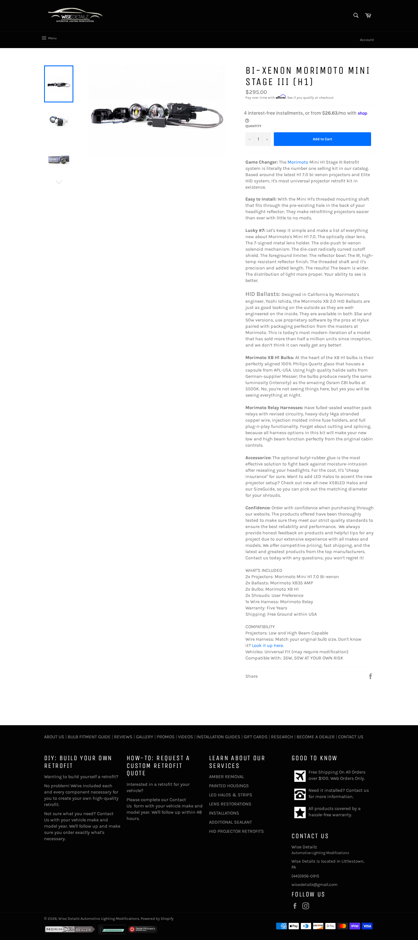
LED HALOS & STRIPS (230, 794)
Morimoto (297, 162)
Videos (185, 736)
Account (367, 40)
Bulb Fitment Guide (89, 736)
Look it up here (267, 645)
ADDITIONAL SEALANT (230, 822)
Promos (166, 736)
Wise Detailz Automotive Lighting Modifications (98, 918)
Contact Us (350, 736)
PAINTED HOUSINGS (229, 785)
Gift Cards (256, 736)
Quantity (253, 126)
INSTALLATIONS (224, 813)
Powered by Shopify (157, 918)
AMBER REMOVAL (226, 776)
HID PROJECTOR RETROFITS (236, 831)
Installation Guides (217, 736)
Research (282, 736)
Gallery (144, 736)
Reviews (123, 736)
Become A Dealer (316, 736)
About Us (54, 736)
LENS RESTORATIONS (230, 804)
